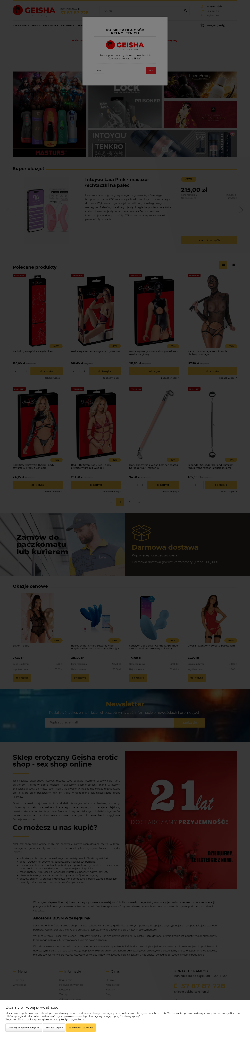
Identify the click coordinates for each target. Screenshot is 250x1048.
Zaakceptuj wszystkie (81, 1027)
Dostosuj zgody (54, 1027)
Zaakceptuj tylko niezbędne (23, 1027)
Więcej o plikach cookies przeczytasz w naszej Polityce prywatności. (45, 1019)
